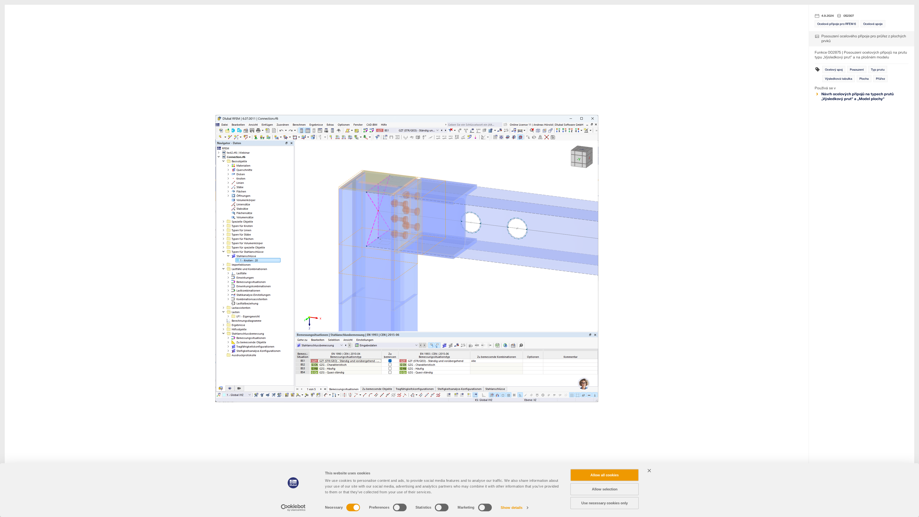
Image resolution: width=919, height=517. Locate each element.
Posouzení (857, 70)
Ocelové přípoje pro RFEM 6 (836, 24)
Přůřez (880, 79)
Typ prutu (878, 70)
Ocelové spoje (873, 24)
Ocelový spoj (834, 70)
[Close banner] (649, 470)
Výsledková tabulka (838, 79)
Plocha (864, 79)
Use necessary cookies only (604, 503)
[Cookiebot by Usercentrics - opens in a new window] (293, 507)
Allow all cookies (604, 475)
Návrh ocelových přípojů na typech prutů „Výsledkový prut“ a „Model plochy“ (857, 96)
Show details (511, 508)
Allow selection (604, 489)
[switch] (400, 507)
